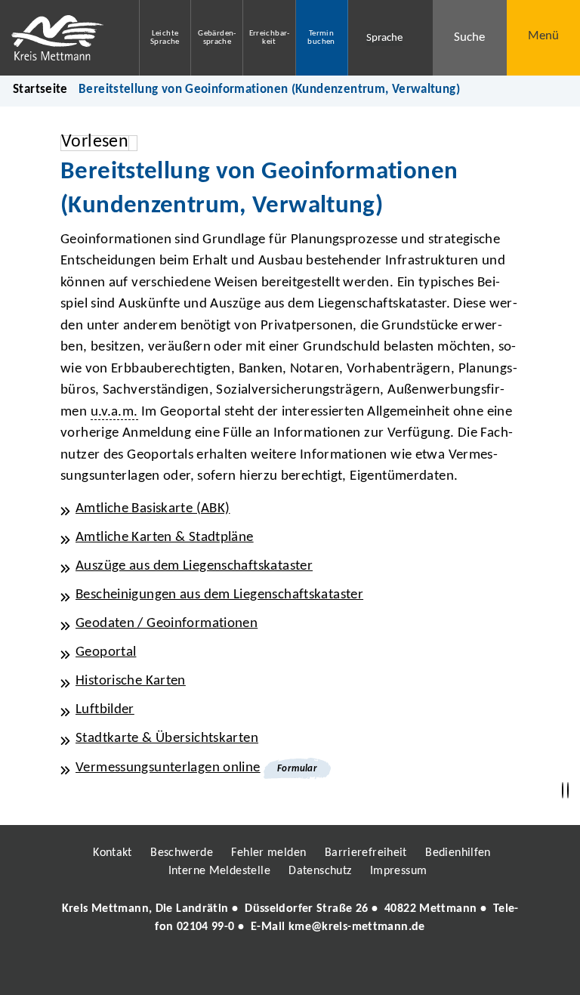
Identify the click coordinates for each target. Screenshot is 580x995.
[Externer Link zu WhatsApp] (356, 970)
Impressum (398, 871)
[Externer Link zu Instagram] (220, 970)
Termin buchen (321, 37)
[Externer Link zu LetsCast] (390, 970)
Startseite (40, 89)
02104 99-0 (206, 927)
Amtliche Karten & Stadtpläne (165, 537)
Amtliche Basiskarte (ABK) (153, 509)
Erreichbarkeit (269, 37)
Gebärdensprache (217, 37)
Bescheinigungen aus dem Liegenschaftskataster (219, 595)
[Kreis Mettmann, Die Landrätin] (290, 918)
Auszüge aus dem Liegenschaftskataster (194, 566)
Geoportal (106, 652)
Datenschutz (319, 871)
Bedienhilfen (458, 853)
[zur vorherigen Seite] (562, 791)
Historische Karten (131, 681)
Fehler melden (268, 853)
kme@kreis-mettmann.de (356, 927)
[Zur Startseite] (58, 38)
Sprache (384, 38)
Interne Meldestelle (219, 871)
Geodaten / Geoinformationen (167, 623)
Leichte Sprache (165, 37)
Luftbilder (105, 710)
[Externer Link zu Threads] (254, 970)
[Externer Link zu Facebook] (186, 970)
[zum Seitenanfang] (568, 791)
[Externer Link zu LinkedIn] (288, 970)
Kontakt (112, 853)
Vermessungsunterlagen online (168, 768)
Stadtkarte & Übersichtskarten (167, 738)
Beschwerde (181, 853)
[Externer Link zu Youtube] (322, 970)
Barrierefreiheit (366, 853)
